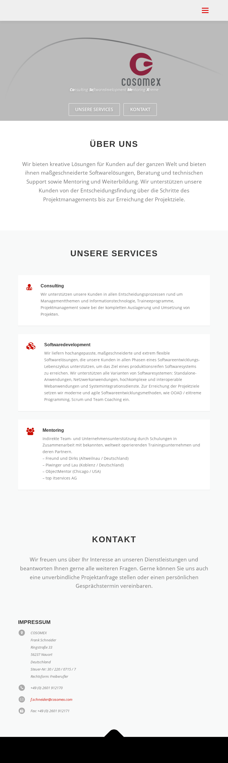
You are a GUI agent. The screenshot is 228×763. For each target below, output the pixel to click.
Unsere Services (94, 109)
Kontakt (140, 109)
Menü (205, 10)
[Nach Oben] (114, 737)
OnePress (122, 749)
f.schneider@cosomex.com (51, 699)
